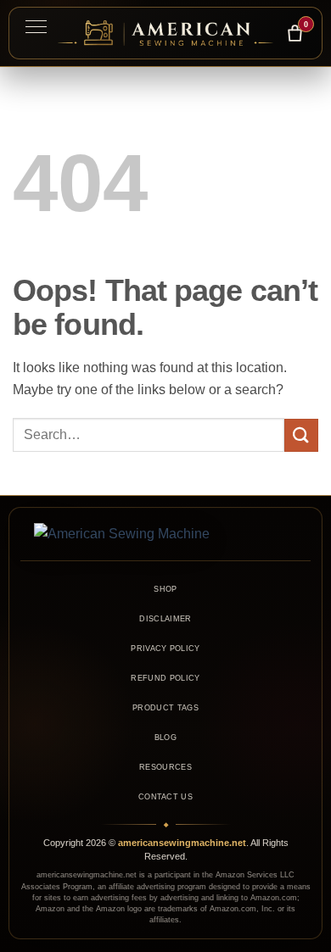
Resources (165, 767)
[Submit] (301, 435)
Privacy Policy (165, 648)
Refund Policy (165, 678)
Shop (165, 589)
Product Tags (165, 708)
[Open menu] (35, 26)
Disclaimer (165, 619)
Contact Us (165, 797)
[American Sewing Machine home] (165, 534)
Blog (165, 737)
